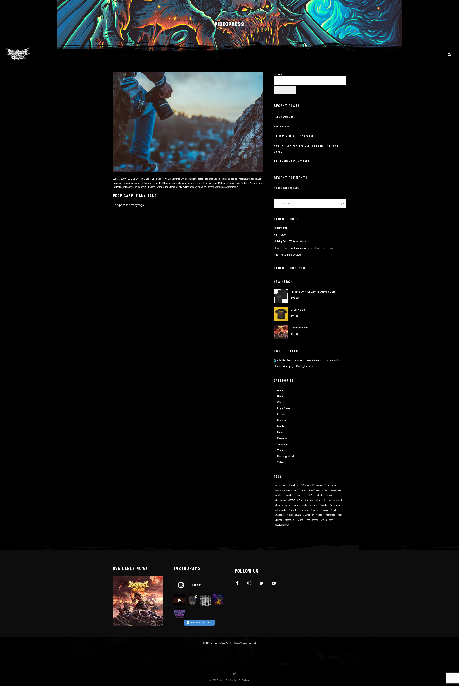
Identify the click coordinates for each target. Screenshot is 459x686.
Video (280, 462)
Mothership (223, 183)
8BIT (168, 179)
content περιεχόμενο (240, 179)
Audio (280, 390)
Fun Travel (282, 126)
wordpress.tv (232, 187)
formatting (281, 500)
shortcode (132, 187)
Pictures (253, 183)
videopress (209, 187)
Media (280, 426)
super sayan (295, 515)
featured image (151, 183)
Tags (167, 187)
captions (193, 179)
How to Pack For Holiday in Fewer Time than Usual (303, 248)
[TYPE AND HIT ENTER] (342, 203)
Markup (281, 420)
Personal (282, 438)
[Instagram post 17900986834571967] (218, 600)
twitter (186, 187)
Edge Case (157, 179)
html (178, 183)
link (202, 183)
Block (280, 396)
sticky (325, 510)
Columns (317, 485)
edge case (118, 183)
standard (142, 187)
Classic (147, 179)
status (315, 510)
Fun (166, 183)
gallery (172, 183)
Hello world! (283, 117)
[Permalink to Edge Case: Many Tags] (188, 122)
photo (314, 505)
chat (211, 179)
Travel (280, 450)
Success (151, 187)
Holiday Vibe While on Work (294, 136)
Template (282, 444)
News (280, 432)
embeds (128, 183)
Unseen (193, 187)
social (293, 510)
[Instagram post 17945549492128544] (179, 600)
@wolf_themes (304, 366)
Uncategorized (285, 456)
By (133, 179)
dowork (258, 179)
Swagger (160, 187)
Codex (216, 179)
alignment (176, 179)
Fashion (281, 414)
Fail (141, 183)
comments (225, 179)
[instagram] (251, 584)
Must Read (235, 183)
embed (279, 495)
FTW (161, 183)
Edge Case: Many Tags (135, 195)
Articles (185, 179)
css (252, 179)
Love (207, 183)
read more (336, 505)
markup (214, 183)
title (181, 187)
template (174, 187)
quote (124, 187)
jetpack (190, 183)
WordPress (220, 187)
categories (203, 179)
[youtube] (274, 585)
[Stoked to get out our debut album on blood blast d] (205, 600)
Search (278, 74)
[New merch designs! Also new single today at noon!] (192, 600)
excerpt (135, 183)
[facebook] (239, 584)
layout (197, 183)
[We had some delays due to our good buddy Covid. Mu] (179, 613)
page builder (301, 505)
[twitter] (264, 584)
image (183, 183)
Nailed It (245, 183)
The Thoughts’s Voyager (292, 161)
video (200, 187)
